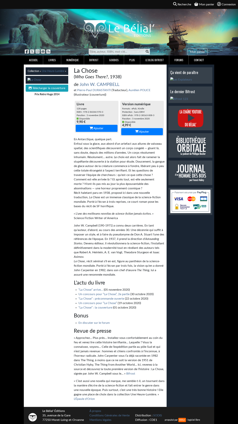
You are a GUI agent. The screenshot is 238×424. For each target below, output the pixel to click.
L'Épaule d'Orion (84, 398)
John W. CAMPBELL (99, 84)
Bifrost (94, 60)
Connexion (229, 4)
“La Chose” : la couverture (95, 307)
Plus (132, 60)
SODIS (157, 415)
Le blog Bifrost (154, 60)
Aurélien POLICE (139, 90)
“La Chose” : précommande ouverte (101, 298)
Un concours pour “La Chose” (97, 303)
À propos (95, 410)
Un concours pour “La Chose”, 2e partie (104, 294)
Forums (178, 60)
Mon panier (197, 51)
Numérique (72, 60)
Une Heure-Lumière (53, 71)
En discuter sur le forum (94, 322)
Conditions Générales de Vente (109, 415)
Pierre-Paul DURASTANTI (94, 90)
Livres (52, 60)
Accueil (33, 60)
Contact (199, 60)
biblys (182, 420)
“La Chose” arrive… (90, 289)
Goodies (114, 60)
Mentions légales (100, 419)
